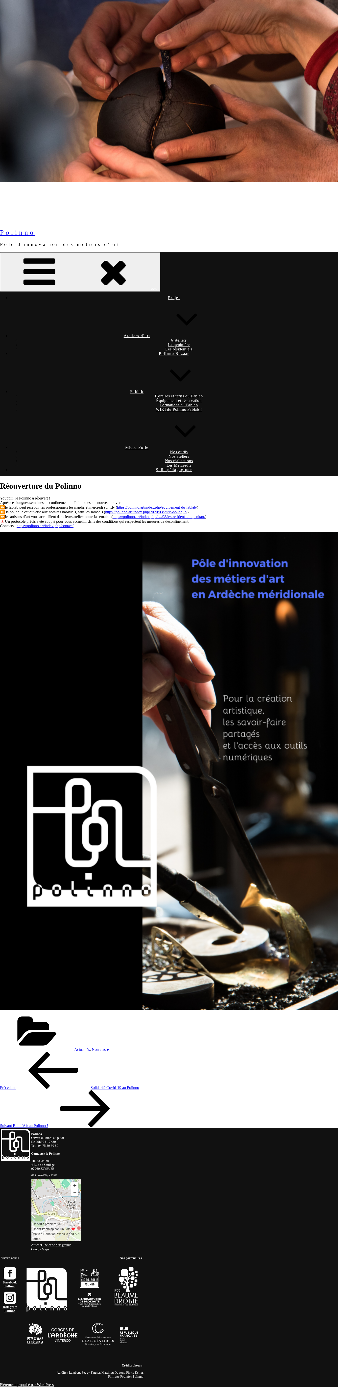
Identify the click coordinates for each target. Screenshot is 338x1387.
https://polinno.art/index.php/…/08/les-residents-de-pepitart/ (159, 517)
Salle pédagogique (174, 470)
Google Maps (40, 1249)
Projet (174, 298)
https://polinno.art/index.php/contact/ (45, 526)
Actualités (82, 1049)
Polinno (17, 232)
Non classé (100, 1049)
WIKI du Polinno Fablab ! (179, 409)
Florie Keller (134, 1372)
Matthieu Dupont (113, 1372)
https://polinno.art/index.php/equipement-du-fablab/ (157, 507)
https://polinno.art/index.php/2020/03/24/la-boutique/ (146, 512)
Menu (154, 289)
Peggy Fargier (91, 1372)
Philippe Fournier (119, 1376)
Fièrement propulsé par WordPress (27, 1385)
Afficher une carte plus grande (51, 1245)
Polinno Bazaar (174, 353)
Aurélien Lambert (68, 1372)
